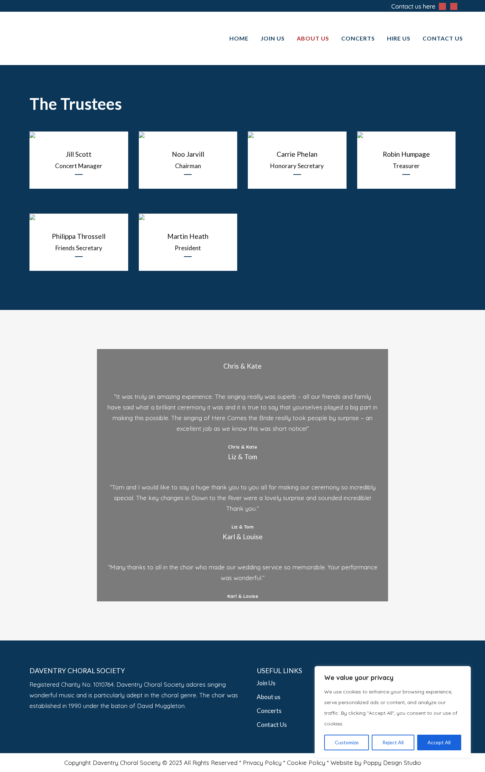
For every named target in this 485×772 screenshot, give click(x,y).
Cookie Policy (306, 762)
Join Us (266, 683)
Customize (347, 742)
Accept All (439, 742)
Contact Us (272, 724)
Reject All (393, 742)
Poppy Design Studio (392, 762)
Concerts (269, 710)
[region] (393, 712)
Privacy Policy (262, 762)
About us (268, 697)
